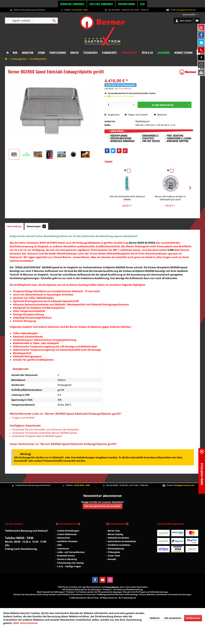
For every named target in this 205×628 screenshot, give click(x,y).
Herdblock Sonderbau (72, 4)
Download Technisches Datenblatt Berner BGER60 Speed (44, 432)
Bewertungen (36, 226)
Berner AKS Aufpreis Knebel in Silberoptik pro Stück (170, 198)
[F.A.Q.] (201, 57)
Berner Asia (114, 530)
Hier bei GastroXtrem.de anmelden (102, 506)
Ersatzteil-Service (66, 555)
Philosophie (114, 552)
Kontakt (112, 559)
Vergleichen (113, 114)
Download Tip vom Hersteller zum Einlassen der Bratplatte (45, 429)
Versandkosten (112, 587)
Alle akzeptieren (172, 618)
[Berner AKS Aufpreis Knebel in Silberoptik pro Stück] (170, 183)
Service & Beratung (67, 559)
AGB (59, 544)
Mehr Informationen (25, 623)
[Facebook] (107, 150)
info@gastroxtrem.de (186, 9)
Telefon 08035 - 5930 (19, 538)
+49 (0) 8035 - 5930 (79, 9)
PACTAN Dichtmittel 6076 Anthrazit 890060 (127, 198)
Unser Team (114, 555)
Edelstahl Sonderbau (101, 4)
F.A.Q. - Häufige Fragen (69, 566)
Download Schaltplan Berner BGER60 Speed (37, 436)
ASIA (142, 4)
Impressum (63, 548)
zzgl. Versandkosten (123, 88)
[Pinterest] (119, 150)
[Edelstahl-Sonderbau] (201, 72)
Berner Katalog (115, 534)
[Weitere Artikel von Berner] (188, 72)
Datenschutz (63, 537)
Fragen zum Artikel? (137, 114)
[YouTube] (102, 580)
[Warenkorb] (197, 21)
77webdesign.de (128, 597)
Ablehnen (155, 618)
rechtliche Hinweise (67, 541)
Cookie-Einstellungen (68, 530)
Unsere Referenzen (67, 534)
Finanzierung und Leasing (70, 562)
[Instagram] (110, 580)
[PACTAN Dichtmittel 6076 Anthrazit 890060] (127, 183)
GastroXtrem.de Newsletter (122, 541)
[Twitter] (113, 150)
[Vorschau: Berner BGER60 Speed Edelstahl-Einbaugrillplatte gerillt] (14, 154)
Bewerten (162, 114)
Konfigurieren (193, 618)
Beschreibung (14, 226)
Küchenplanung (126, 4)
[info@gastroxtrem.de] (201, 42)
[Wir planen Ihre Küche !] (201, 65)
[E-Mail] (125, 150)
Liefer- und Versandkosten (71, 552)
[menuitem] (190, 14)
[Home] (7, 52)
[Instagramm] (201, 27)
